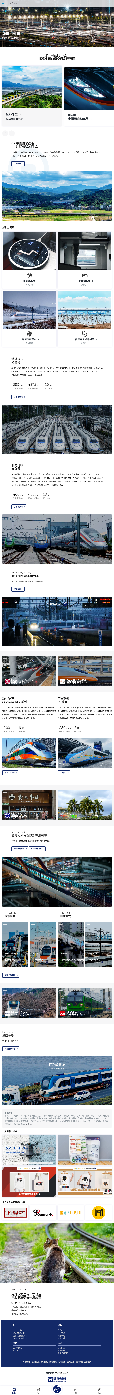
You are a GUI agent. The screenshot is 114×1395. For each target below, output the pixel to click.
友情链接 (70, 1362)
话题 (99, 1393)
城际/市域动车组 (19, 1333)
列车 (15, 1325)
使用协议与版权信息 (40, 1362)
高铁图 (60, 1330)
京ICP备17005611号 (84, 1362)
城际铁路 (61, 1336)
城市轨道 (61, 1338)
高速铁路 (61, 1333)
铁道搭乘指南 (18, 1348)
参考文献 (61, 1362)
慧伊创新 (50, 1373)
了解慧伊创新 (63, 1353)
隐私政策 (53, 1362)
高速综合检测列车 (20, 1338)
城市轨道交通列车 (20, 1336)
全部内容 (61, 1348)
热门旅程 (16, 1351)
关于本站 (27, 1124)
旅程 (75, 1393)
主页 (6, 3)
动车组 (14, 1393)
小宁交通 (61, 1351)
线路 (38, 1393)
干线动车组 (17, 1330)
